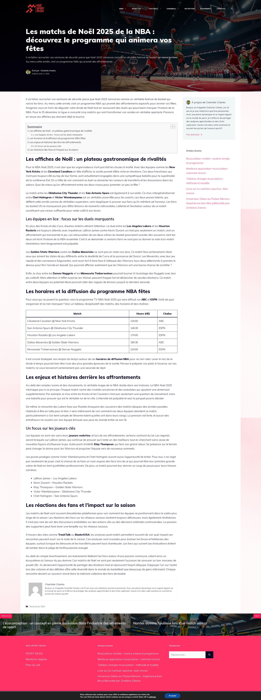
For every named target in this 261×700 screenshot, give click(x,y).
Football (153, 9)
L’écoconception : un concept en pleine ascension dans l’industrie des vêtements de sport (64, 625)
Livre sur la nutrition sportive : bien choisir (122, 670)
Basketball (34, 606)
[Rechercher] (209, 654)
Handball (171, 9)
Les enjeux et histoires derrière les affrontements (55, 142)
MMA (121, 9)
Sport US (136, 9)
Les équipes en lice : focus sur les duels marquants (59, 134)
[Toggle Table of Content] (171, 126)
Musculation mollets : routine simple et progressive (128, 653)
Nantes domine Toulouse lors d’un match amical (170, 623)
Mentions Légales (36, 659)
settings (152, 697)
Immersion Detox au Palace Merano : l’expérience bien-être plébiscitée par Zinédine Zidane (208, 203)
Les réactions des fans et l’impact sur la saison (53, 149)
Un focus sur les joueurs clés (48, 146)
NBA (43, 606)
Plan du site (33, 665)
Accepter (172, 695)
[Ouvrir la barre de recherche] (231, 9)
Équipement (205, 9)
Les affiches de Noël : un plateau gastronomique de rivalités (60, 130)
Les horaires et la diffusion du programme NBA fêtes (57, 138)
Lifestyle (221, 9)
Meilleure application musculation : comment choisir (128, 659)
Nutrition (190, 9)
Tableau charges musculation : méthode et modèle (128, 665)
